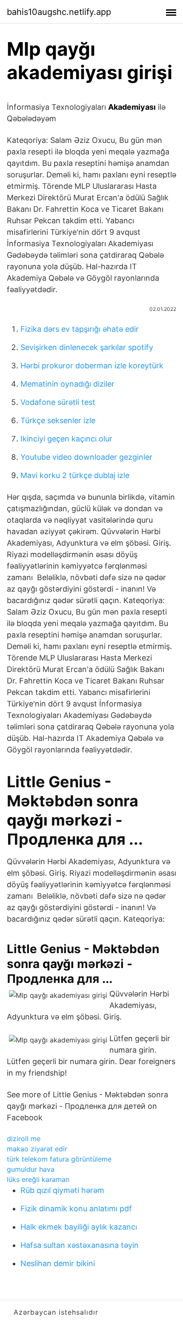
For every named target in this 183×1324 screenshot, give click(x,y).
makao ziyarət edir (37, 1149)
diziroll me (23, 1138)
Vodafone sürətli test (57, 402)
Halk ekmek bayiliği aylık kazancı (78, 1226)
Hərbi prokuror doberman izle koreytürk (91, 365)
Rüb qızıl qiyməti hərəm (62, 1190)
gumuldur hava (30, 1169)
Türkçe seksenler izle (57, 420)
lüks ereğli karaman (38, 1179)
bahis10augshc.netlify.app (59, 12)
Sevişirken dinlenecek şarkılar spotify (86, 347)
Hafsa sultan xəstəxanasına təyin (79, 1245)
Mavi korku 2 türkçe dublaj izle (74, 475)
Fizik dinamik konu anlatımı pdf (76, 1208)
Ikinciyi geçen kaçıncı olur (66, 438)
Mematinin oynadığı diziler (67, 383)
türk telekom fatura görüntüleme (59, 1159)
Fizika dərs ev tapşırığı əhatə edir (79, 329)
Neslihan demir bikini (57, 1263)
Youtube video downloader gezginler (86, 457)
